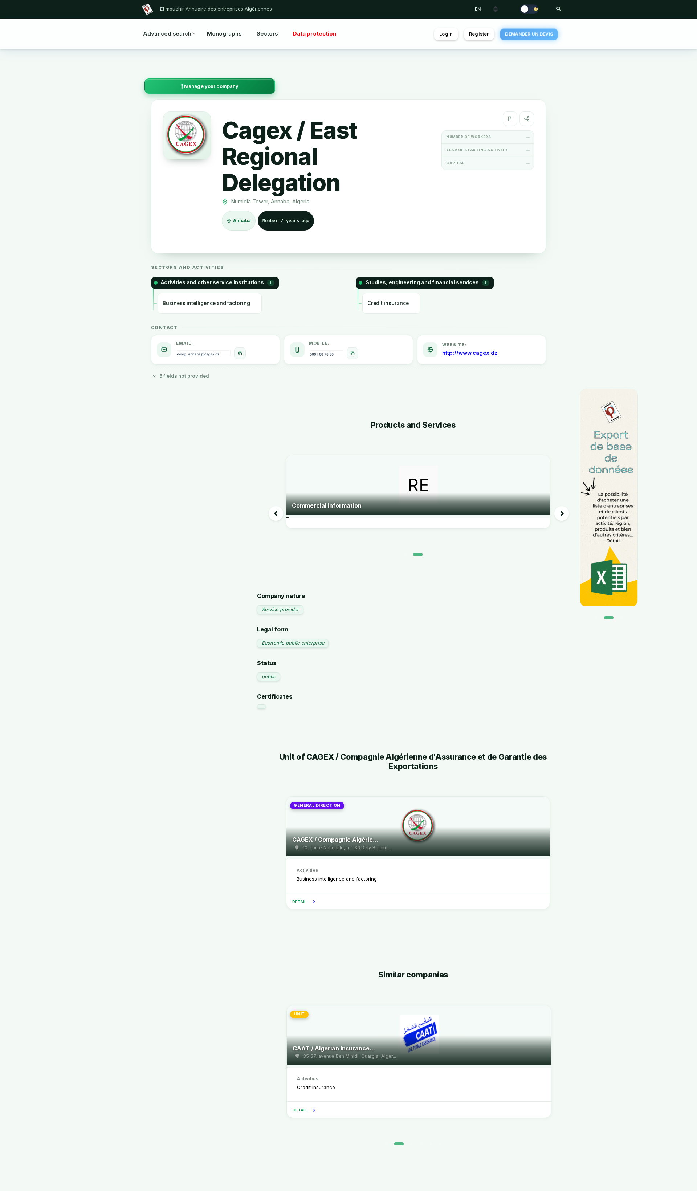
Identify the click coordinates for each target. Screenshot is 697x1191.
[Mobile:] (352, 353)
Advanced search (167, 34)
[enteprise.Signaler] (510, 118)
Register (479, 34)
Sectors (267, 34)
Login (446, 34)
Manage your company (211, 86)
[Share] (526, 118)
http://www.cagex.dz (469, 353)
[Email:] (240, 353)
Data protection (314, 34)
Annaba (242, 220)
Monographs (224, 34)
